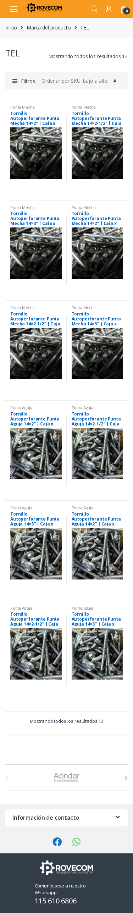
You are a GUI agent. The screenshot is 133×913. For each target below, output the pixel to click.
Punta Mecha (22, 107)
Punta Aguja (21, 407)
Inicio (11, 27)
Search (94, 9)
